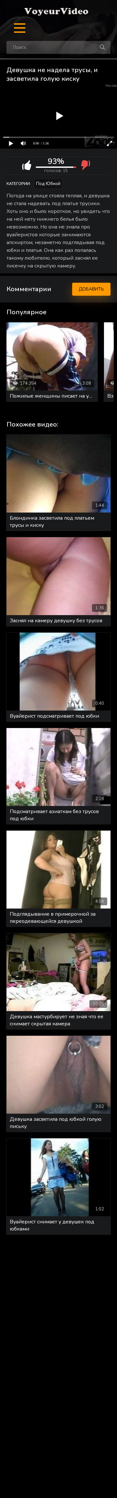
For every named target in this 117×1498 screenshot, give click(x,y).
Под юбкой (48, 183)
